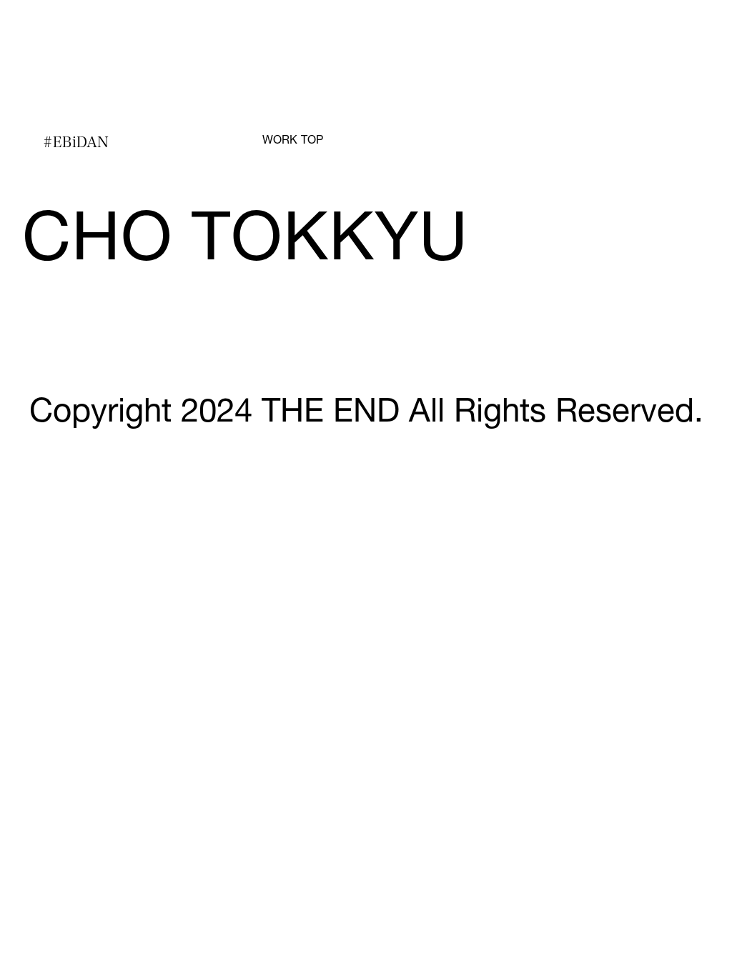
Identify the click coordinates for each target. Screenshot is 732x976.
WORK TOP (292, 141)
